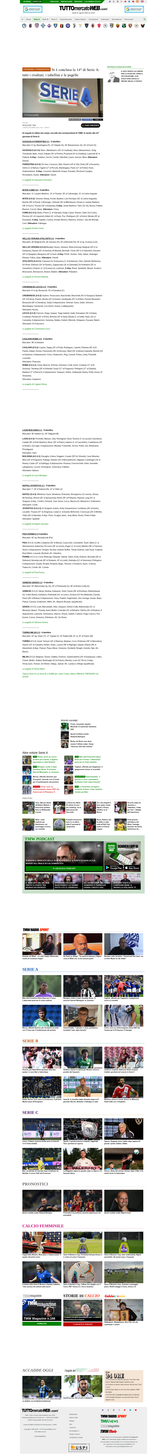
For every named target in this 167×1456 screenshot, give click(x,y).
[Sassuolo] (124, 25)
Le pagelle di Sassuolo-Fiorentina (37, 180)
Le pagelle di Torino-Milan (33, 669)
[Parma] (111, 25)
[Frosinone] (55, 25)
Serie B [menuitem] (45, 19)
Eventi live (37, 1)
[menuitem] (22, 19)
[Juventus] (74, 25)
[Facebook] (109, 1)
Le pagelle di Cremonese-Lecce (36, 329)
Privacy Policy (74, 1434)
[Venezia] (142, 25)
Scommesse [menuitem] (117, 19)
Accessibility (74, 1431)
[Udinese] (136, 25)
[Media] (133, 1)
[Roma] (117, 25)
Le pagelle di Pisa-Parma (33, 572)
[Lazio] (80, 25)
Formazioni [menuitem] (93, 19)
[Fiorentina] (49, 25)
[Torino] (130, 25)
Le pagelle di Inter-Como (33, 228)
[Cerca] (144, 19)
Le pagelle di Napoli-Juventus (35, 524)
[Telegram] (129, 1)
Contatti (72, 1427)
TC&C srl (32, 1415)
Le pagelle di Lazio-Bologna (34, 475)
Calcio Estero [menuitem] (80, 19)
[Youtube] (125, 1)
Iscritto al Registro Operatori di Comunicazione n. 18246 (40, 1424)
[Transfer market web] (142, 1)
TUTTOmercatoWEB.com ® (47, 1429)
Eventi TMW (73, 1418)
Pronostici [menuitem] (129, 19)
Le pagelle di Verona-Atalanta (35, 277)
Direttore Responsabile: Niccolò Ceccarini (40, 1420)
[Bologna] (30, 25)
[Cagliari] (36, 25)
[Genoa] (61, 25)
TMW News (78, 1)
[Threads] (117, 1)
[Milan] (92, 25)
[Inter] (67, 25)
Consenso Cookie (76, 1437)
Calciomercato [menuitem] (66, 19)
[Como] (42, 25)
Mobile (71, 1421)
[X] (114, 1)
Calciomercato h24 (92, 1)
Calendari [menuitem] (105, 19)
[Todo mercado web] (137, 1)
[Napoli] (105, 25)
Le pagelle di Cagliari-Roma (34, 384)
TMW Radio (54, 1)
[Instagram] (121, 1)
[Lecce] (86, 25)
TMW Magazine (66, 1)
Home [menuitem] (28, 19)
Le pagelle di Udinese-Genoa (35, 622)
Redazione (73, 1414)
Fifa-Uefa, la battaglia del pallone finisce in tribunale (124, 1394)
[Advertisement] (125, 163)
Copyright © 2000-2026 (31, 1429)
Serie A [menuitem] (37, 19)
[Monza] (99, 25)
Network (27, 1)
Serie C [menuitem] (54, 19)
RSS (70, 1424)
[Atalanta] (24, 25)
